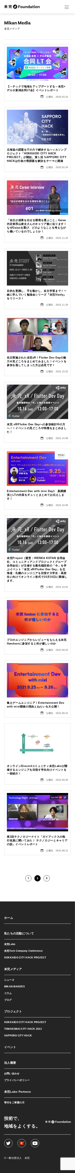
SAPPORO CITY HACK (18, 1035)
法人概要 (10, 1062)
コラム (8, 993)
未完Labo (9, 944)
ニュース (9, 979)
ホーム (8, 917)
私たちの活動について (19, 933)
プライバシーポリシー (17, 1080)
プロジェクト (13, 1011)
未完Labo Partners (17, 1091)
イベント (10, 1047)
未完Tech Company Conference (23, 950)
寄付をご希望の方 (14, 1102)
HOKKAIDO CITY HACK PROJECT (25, 957)
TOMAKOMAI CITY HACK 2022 (23, 1028)
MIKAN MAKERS (14, 986)
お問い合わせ (11, 1073)
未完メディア (13, 969)
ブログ (8, 999)
